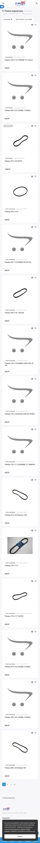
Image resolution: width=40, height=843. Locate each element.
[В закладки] (35, 25)
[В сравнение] (32, 25)
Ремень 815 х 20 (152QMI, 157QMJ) (18, 667)
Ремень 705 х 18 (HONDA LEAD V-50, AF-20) (19, 364)
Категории (7, 19)
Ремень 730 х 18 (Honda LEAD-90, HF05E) (20, 414)
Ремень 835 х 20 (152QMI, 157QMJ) (18, 717)
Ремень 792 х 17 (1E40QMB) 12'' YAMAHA (20, 464)
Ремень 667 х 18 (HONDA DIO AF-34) (18, 262)
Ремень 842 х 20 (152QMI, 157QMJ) (18, 110)
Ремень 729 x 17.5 (11, 565)
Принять (20, 836)
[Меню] (3, 3)
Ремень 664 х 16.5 (11, 212)
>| (14, 784)
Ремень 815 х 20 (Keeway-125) (16, 515)
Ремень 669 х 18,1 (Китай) (14, 313)
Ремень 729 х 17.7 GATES (14, 616)
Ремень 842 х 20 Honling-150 (15, 768)
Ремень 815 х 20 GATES (13, 161)
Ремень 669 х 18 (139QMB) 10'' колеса (19, 60)
